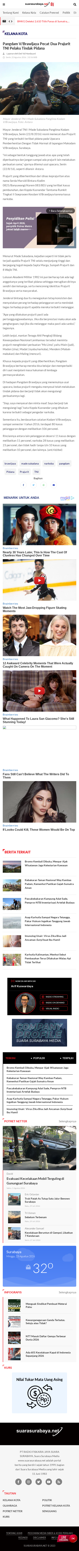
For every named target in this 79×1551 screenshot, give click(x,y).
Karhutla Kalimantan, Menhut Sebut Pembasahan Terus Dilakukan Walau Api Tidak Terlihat (48, 958)
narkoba (49, 463)
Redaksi (23, 1537)
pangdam (64, 463)
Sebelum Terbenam (36, 1217)
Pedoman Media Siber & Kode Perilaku (50, 1533)
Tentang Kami (11, 12)
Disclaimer (39, 1537)
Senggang (49, 1511)
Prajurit (24, 471)
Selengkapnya (67, 1121)
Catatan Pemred (49, 12)
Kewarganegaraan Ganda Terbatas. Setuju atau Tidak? (45, 1321)
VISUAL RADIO (52, 1008)
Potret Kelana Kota (56, 1505)
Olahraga (10, 1505)
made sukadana (30, 463)
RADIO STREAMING (55, 996)
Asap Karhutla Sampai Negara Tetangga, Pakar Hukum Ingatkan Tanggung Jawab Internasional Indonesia (47, 921)
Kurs (6, 1516)
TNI (36, 471)
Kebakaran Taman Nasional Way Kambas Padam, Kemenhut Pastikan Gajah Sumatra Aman (49, 883)
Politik (66, 12)
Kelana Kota (29, 12)
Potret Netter (12, 1511)
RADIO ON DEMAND (55, 1002)
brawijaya (10, 463)
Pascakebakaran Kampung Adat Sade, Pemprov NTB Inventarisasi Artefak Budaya (36, 1090)
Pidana (10, 471)
